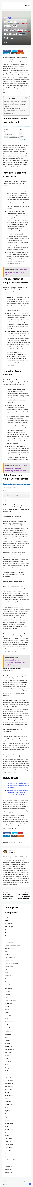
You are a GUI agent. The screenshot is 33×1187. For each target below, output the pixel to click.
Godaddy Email (9, 1022)
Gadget (7, 1006)
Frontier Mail (8, 1003)
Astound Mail (9, 942)
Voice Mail (8, 1151)
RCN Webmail (9, 1086)
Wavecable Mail (9, 1154)
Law (6, 1037)
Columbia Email (9, 960)
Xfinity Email (8, 1166)
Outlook (7, 1071)
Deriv (6, 973)
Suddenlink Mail (9, 1120)
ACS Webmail (9, 923)
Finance (7, 994)
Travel (7, 1135)
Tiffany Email (9, 1129)
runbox (7, 1098)
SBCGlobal (8, 1101)
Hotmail (7, 1028)
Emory (7, 982)
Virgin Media (8, 1148)
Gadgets (7, 1009)
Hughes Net (8, 1031)
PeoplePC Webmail (10, 1074)
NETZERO (7, 1055)
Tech (6, 1126)
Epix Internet (8, 988)
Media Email (8, 1046)
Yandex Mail (8, 1172)
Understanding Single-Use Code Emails (15, 101)
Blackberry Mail (9, 948)
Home (5, 17)
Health (7, 1025)
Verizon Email (9, 1144)
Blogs (6, 951)
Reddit (7, 1092)
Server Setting (9, 1105)
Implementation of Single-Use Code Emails (15, 105)
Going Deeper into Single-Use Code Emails (15, 111)
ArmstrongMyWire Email (12, 939)
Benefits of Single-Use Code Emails (15, 103)
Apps (6, 936)
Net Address (8, 1052)
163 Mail (7, 920)
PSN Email (8, 1077)
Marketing (8, 1043)
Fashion (7, 991)
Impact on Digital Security (13, 108)
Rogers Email (9, 1095)
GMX (6, 1019)
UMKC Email (8, 1138)
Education (8, 976)
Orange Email (9, 1068)
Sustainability (9, 1123)
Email (6, 979)
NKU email (8, 1062)
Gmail (7, 1012)
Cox (6, 970)
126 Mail (7, 917)
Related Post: (9, 113)
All (9, 17)
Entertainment (9, 985)
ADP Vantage (9, 927)
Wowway (7, 1163)
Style (6, 1117)
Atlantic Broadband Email (12, 945)
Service (7, 1108)
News (6, 1059)
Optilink (7, 1065)
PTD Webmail (9, 1080)
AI (5, 930)
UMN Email (8, 1141)
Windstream (8, 1157)
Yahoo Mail (8, 1169)
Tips (6, 1132)
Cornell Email (9, 966)
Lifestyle (7, 1040)
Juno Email (8, 1034)
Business (7, 954)
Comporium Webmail (11, 963)
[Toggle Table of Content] (26, 98)
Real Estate (8, 1089)
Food (6, 997)
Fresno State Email (10, 1000)
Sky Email (7, 1111)
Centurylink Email (10, 957)
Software (7, 1114)
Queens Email (9, 1083)
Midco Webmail (9, 1049)
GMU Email (8, 1016)
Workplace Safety (10, 1160)
